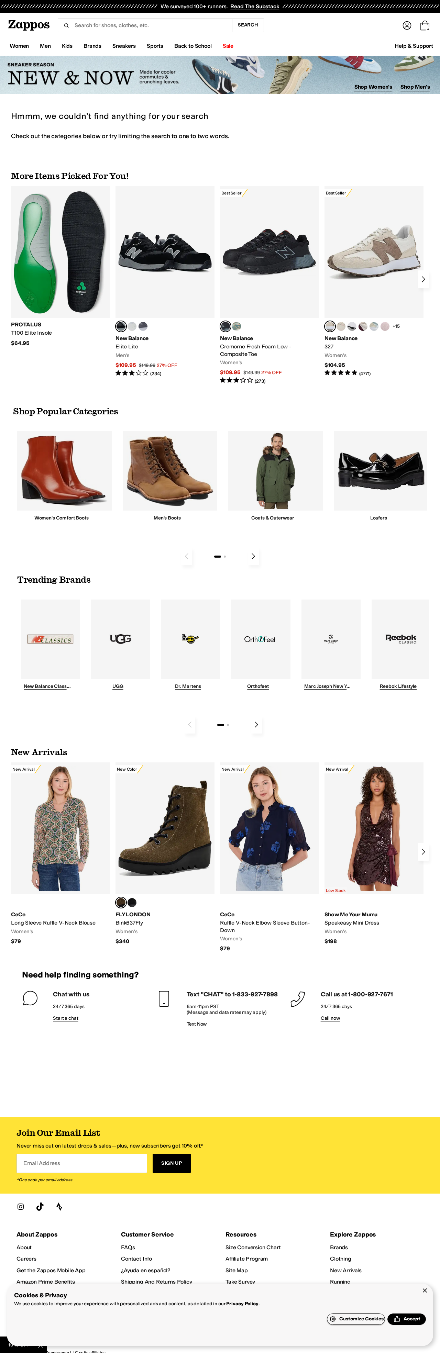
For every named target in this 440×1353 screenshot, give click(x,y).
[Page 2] (225, 557)
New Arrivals (346, 1270)
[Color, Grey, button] (143, 326)
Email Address (41, 1163)
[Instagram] (20, 1206)
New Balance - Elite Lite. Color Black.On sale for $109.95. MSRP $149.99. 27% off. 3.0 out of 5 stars (165, 281)
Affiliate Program (247, 1258)
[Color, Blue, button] (132, 326)
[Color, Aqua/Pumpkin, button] (236, 326)
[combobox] (145, 25)
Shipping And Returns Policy (156, 1281)
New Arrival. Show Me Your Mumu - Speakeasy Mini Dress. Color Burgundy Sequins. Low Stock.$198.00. (374, 853)
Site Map (237, 1270)
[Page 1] (217, 557)
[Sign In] (407, 25)
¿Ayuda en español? (145, 1270)
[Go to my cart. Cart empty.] (425, 25)
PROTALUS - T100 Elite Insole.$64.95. (60, 266)
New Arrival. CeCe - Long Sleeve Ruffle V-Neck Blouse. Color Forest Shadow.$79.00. (60, 853)
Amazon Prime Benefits (45, 1281)
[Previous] (186, 556)
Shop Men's (415, 86)
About (24, 1247)
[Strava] (59, 1206)
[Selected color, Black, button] (121, 326)
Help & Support (414, 46)
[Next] (423, 279)
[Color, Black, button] (132, 902)
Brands (339, 1247)
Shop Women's (373, 86)
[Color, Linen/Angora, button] (341, 326)
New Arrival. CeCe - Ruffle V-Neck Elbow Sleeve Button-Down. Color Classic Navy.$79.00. (269, 857)
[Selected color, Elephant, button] (121, 902)
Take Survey (240, 1281)
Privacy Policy (242, 1304)
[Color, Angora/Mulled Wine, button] (363, 326)
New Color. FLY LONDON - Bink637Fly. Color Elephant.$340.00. (165, 853)
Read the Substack (254, 6)
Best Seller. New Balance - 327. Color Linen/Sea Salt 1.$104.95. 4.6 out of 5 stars (374, 281)
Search (248, 25)
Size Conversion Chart (253, 1247)
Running (340, 1281)
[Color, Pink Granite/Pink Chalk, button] (385, 326)
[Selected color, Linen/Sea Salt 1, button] (330, 326)
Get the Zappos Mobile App (51, 1270)
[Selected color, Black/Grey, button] (225, 326)
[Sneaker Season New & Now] (220, 75)
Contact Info (136, 1258)
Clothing (340, 1258)
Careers (26, 1258)
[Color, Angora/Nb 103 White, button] (374, 326)
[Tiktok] (39, 1206)
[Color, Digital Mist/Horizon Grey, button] (352, 326)
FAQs (128, 1247)
